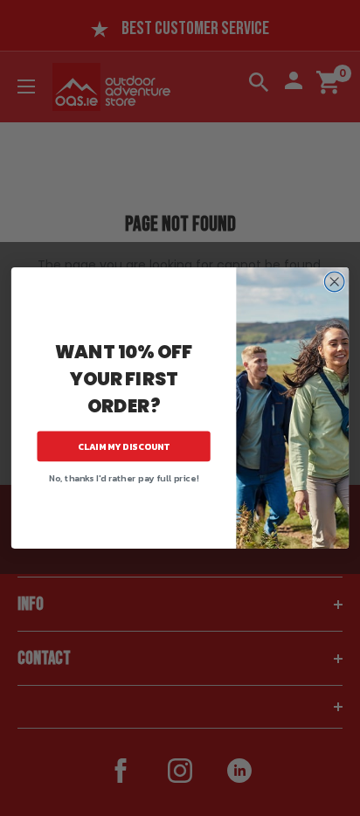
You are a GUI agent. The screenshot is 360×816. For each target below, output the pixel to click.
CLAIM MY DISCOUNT (124, 446)
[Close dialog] (334, 282)
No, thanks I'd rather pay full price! (123, 477)
